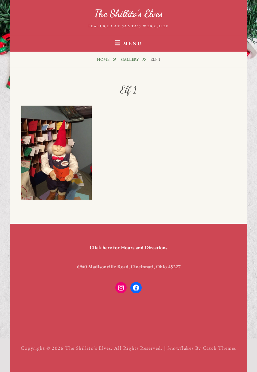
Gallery (130, 59)
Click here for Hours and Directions (128, 247)
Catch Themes (219, 348)
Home (103, 59)
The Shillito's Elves (128, 13)
